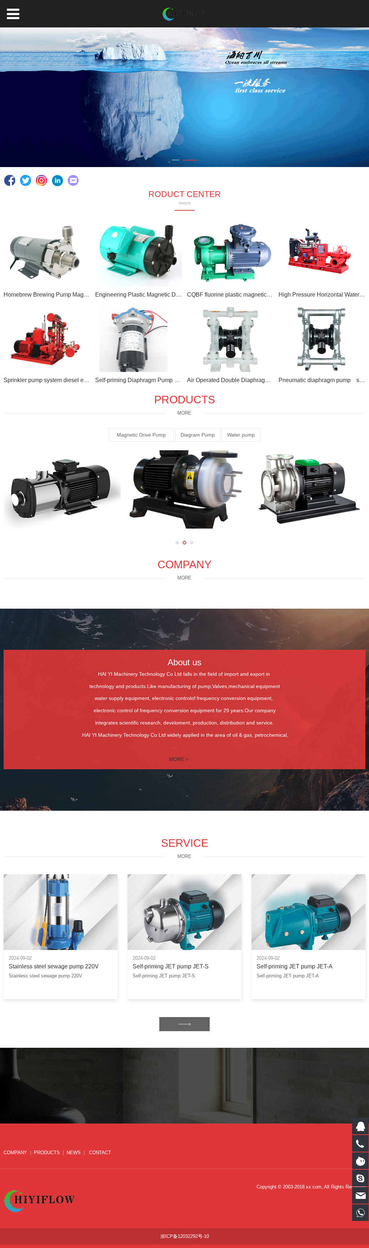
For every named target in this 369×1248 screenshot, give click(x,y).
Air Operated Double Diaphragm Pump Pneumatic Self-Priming (267, 380)
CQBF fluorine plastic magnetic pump (235, 294)
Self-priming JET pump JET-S (171, 966)
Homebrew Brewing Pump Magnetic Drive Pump (66, 294)
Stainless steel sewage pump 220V (54, 966)
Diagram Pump (198, 435)
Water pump (241, 435)
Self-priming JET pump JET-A (295, 966)
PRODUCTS (47, 1152)
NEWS (74, 1152)
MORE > (178, 759)
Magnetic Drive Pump (144, 435)
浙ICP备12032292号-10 (184, 1236)
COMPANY (15, 1152)
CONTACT (99, 1152)
